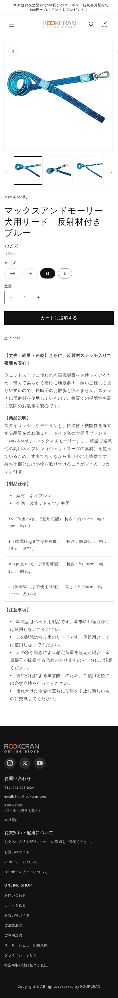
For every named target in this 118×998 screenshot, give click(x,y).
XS (14, 275)
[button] (11, 24)
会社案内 (11, 820)
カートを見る (15, 905)
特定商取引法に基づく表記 (26, 965)
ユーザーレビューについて (26, 872)
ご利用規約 (13, 935)
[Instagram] (10, 763)
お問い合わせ (15, 895)
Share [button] (15, 337)
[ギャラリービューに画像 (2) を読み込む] (59, 170)
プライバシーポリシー (22, 955)
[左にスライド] (6, 172)
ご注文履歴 (13, 925)
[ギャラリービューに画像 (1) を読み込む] (28, 170)
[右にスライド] (111, 172)
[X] (25, 763)
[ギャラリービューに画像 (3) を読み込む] (90, 170)
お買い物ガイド (17, 852)
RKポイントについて (21, 862)
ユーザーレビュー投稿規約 (26, 945)
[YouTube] (40, 763)
